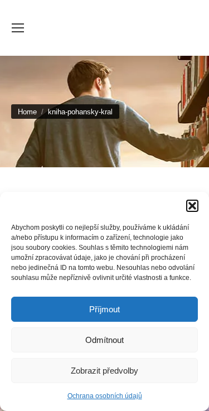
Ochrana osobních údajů (104, 396)
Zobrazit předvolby (104, 370)
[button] (192, 205)
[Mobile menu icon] (18, 28)
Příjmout (104, 309)
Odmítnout (104, 340)
